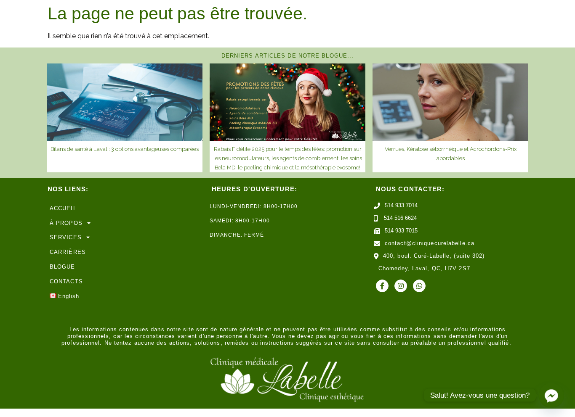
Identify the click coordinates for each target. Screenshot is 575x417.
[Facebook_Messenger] (551, 395)
